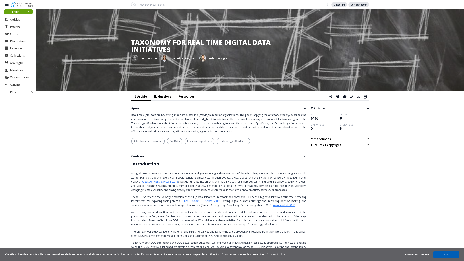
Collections (17, 55)
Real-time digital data (199, 141)
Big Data (174, 141)
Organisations (19, 77)
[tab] (141, 96)
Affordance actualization (148, 141)
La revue (16, 48)
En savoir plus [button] (276, 254)
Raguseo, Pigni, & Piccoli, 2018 (159, 181)
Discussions (18, 41)
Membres (16, 70)
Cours (14, 34)
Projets (15, 27)
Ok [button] (446, 254)
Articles (15, 20)
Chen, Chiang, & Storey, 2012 (201, 201)
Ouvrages (16, 63)
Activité (15, 85)
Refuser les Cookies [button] (417, 254)
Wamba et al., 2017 (284, 205)
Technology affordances (233, 141)
